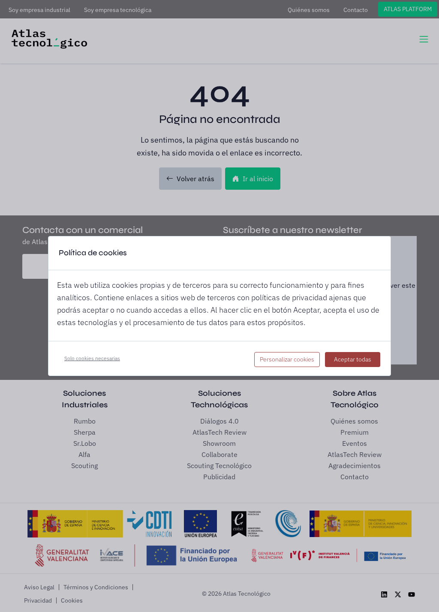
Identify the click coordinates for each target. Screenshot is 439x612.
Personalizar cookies (287, 359)
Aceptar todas (352, 359)
